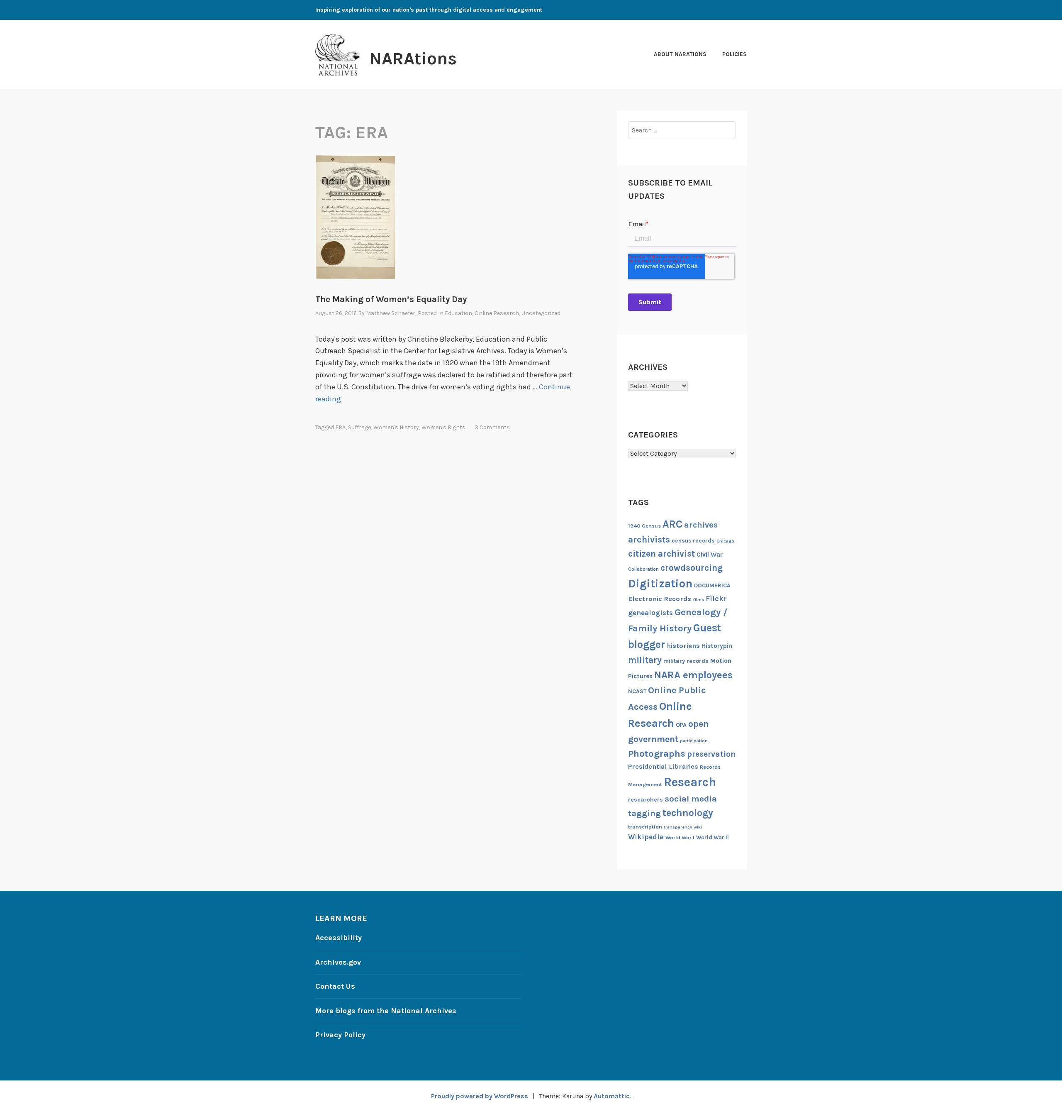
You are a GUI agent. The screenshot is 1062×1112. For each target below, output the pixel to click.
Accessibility (338, 937)
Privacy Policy (340, 1034)
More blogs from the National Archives (385, 1010)
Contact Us (335, 986)
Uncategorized (540, 313)
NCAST (637, 691)
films (698, 599)
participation (694, 740)
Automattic (612, 1096)
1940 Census (644, 526)
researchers (645, 799)
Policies (734, 54)
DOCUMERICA (712, 585)
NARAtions (413, 58)
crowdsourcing (691, 568)
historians (683, 646)
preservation (711, 754)
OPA (681, 724)
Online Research (497, 313)
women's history (396, 427)
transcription (645, 827)
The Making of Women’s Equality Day (391, 299)
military (645, 660)
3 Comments (492, 427)
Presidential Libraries (663, 766)
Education (458, 313)
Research (690, 782)
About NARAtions (680, 54)
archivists (649, 539)
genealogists (650, 613)
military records (686, 661)
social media (691, 799)
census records (693, 540)
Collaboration (643, 569)
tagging (644, 813)
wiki (698, 827)
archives (701, 525)
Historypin (717, 646)
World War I (679, 837)
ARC (672, 524)
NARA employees (693, 675)
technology (688, 813)
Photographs (656, 753)
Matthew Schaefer (390, 313)
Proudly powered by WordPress (479, 1096)
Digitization (660, 583)
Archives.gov (338, 962)
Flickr (716, 598)
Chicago (725, 541)
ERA (340, 427)
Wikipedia (646, 837)
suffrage (359, 427)
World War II (712, 837)
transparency (678, 827)
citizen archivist (661, 554)
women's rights (443, 427)
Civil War (710, 554)
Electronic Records (659, 599)
